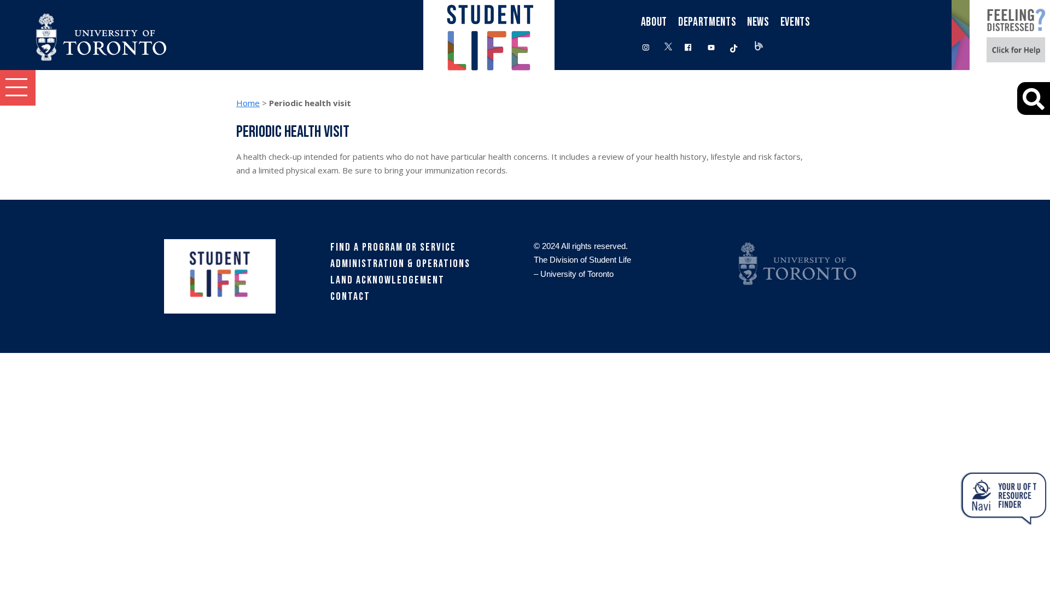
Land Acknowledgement (387, 280)
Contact (350, 296)
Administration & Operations (400, 263)
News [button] (758, 22)
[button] (18, 88)
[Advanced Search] (1033, 98)
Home (248, 102)
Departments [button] (707, 22)
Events (795, 22)
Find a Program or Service (393, 247)
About (654, 22)
